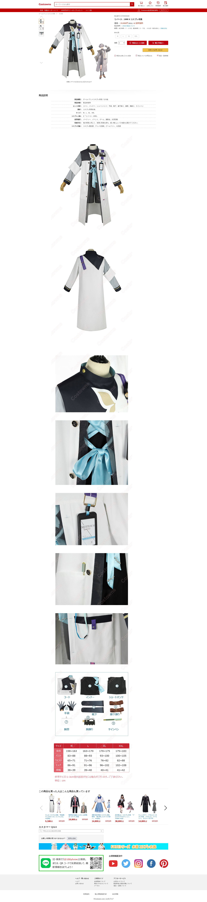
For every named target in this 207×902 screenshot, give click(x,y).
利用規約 (86, 894)
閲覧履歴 (158, 4)
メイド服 (89, 10)
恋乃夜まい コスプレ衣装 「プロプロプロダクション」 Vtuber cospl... (124, 816)
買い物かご (141, 4)
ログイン (164, 10)
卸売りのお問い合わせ (155, 50)
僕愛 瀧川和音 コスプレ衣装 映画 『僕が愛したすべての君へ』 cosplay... (101, 816)
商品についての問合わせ (144, 55)
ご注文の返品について (128, 26)
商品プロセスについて (101, 883)
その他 (61, 13)
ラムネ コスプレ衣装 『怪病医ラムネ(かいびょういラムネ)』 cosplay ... (54, 816)
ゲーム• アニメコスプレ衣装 (47, 13)
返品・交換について (120, 885)
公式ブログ (110, 899)
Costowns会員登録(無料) (149, 10)
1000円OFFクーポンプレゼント (72, 10)
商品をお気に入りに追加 (122, 55)
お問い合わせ (79, 883)
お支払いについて (119, 881)
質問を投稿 (72, 838)
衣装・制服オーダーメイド (49, 10)
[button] (41, 16)
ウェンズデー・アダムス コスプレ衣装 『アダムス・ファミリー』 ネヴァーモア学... (147, 816)
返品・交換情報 (162, 55)
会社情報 (115, 894)
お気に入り (150, 4)
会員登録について (99, 881)
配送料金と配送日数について (123, 883)
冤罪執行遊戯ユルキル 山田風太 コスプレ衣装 (78, 816)
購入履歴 (165, 4)
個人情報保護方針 (101, 894)
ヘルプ (77, 881)
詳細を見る (164, 28)
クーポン (97, 885)
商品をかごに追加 (136, 43)
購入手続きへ (158, 43)
